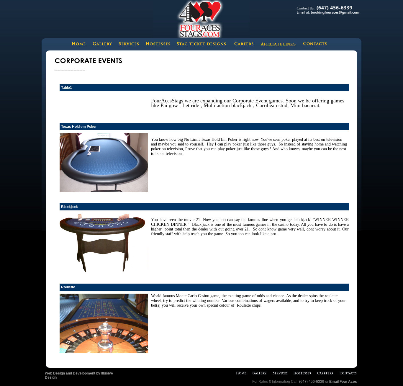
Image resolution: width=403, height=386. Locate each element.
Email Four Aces (343, 382)
